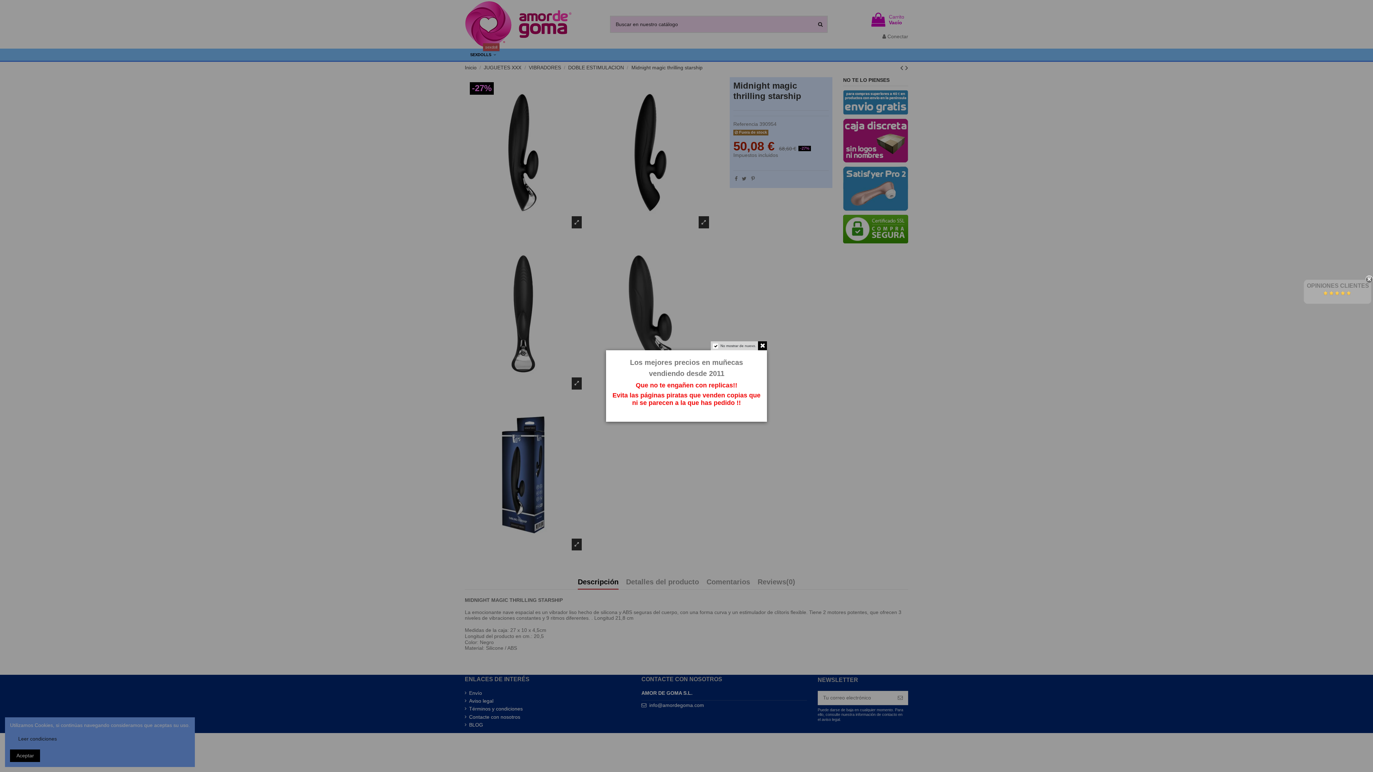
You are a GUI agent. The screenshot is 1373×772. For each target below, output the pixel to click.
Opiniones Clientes (1338, 286)
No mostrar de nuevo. (738, 346)
